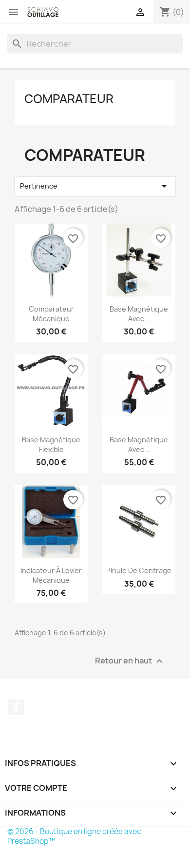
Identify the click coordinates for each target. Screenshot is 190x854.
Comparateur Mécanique (51, 313)
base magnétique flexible (51, 444)
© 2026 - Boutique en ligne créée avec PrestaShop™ (74, 836)
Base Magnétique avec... (139, 313)
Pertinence (95, 186)
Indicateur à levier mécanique (51, 575)
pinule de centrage (138, 570)
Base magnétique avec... (139, 444)
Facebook (16, 707)
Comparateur (69, 98)
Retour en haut (130, 661)
